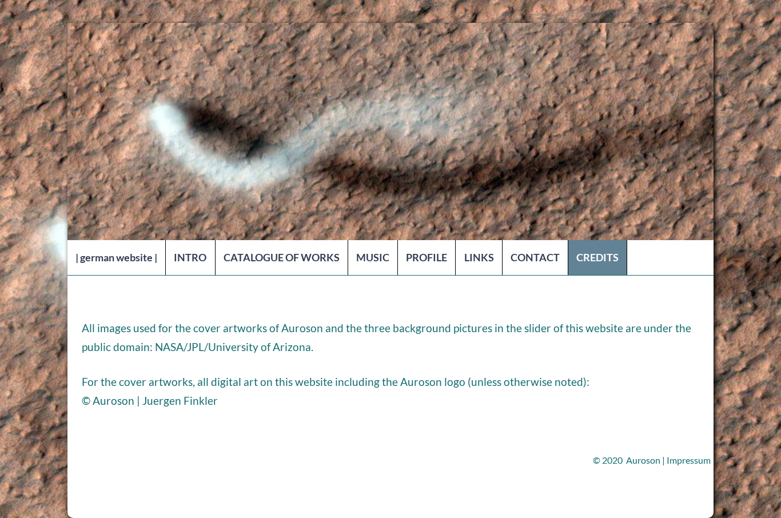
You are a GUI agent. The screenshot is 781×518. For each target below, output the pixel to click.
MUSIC (372, 257)
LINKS (479, 257)
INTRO (190, 257)
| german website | (116, 257)
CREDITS (597, 257)
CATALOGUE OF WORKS (282, 257)
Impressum (689, 460)
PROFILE (426, 257)
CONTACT (535, 257)
